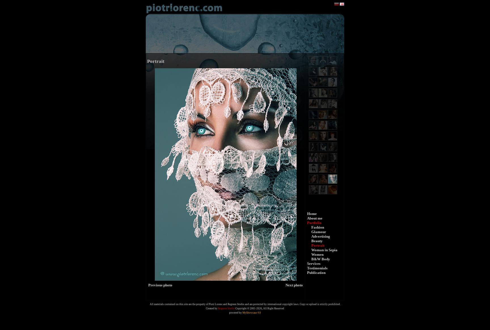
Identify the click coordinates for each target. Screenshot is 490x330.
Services (313, 263)
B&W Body (320, 259)
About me (314, 218)
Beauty (317, 241)
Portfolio (314, 223)
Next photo (294, 285)
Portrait (317, 245)
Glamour (318, 232)
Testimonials (317, 268)
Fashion (317, 227)
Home (312, 214)
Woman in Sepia (324, 250)
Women (317, 254)
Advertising (320, 236)
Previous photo (160, 285)
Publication (316, 273)
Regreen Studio (226, 308)
